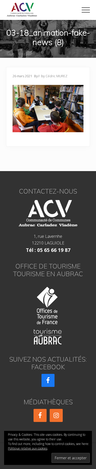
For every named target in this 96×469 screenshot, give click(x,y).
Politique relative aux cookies (27, 448)
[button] (86, 10)
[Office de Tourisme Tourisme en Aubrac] (48, 314)
